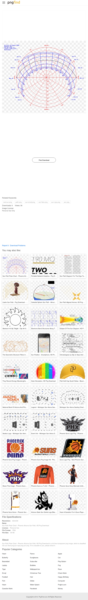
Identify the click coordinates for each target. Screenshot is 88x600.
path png (19, 202)
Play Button (62, 561)
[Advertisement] (44, 26)
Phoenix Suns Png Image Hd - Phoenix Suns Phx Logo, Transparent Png (56, 460)
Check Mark (62, 573)
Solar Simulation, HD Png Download (43, 381)
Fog (59, 565)
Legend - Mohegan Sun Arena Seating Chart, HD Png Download (53, 407)
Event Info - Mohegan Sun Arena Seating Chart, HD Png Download (54, 433)
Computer (61, 581)
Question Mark (7, 588)
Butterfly (5, 557)
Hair (31, 577)
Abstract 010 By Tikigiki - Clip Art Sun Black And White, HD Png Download (28, 328)
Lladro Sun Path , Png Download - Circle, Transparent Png (22, 302)
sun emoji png (30, 202)
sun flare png (43, 202)
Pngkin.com (62, 584)
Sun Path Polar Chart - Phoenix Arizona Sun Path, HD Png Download (26, 276)
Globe (32, 581)
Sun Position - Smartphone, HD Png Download (47, 355)
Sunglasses (34, 557)
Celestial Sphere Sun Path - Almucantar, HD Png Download (51, 302)
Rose (60, 569)
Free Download (44, 160)
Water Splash (34, 584)
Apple (60, 553)
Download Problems (17, 245)
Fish (3, 581)
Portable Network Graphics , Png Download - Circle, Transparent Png (54, 276)
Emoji (4, 573)
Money (60, 588)
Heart (4, 553)
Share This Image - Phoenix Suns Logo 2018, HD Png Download (24, 486)
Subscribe (33, 561)
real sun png (7, 202)
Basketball (5, 561)
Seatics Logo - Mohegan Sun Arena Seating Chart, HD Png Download (26, 433)
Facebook (33, 588)
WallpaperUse (35, 569)
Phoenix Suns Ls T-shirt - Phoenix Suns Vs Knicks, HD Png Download (54, 486)
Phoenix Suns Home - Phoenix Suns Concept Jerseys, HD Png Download (27, 512)
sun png (66, 202)
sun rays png (55, 202)
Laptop (4, 565)
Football (5, 577)
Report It (5, 245)
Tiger (4, 569)
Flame (32, 553)
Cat (59, 557)
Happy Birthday (63, 577)
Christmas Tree (35, 573)
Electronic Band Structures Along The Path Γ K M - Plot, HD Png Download (56, 328)
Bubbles (33, 565)
